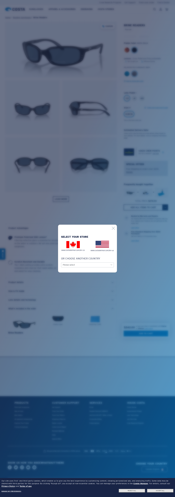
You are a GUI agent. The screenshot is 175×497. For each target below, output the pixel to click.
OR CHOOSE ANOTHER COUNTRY (80, 258)
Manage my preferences (11, 491)
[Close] (113, 228)
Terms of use (26, 486)
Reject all (132, 490)
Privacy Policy (8, 486)
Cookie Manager (140, 484)
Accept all (160, 490)
